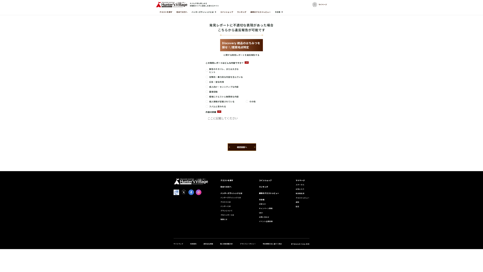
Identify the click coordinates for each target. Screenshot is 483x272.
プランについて (226, 210)
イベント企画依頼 (266, 221)
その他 (277, 12)
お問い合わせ (264, 217)
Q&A (261, 212)
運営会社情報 (208, 244)
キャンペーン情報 (266, 208)
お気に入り (300, 189)
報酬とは (223, 219)
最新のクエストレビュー (260, 12)
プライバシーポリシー (248, 244)
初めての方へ (182, 12)
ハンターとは (225, 206)
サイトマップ (178, 244)
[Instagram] (198, 192)
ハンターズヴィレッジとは (203, 12)
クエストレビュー (302, 198)
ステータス (300, 184)
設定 (297, 206)
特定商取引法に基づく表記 (272, 244)
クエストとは (225, 202)
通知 (297, 202)
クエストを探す (165, 12)
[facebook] (191, 192)
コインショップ (226, 12)
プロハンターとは (227, 215)
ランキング (241, 12)
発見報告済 (300, 193)
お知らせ (262, 204)
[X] (184, 192)
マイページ (300, 180)
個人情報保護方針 (226, 244)
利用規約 (193, 244)
